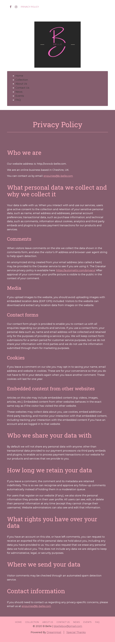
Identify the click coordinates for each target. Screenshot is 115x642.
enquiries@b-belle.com (58, 175)
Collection (21, 79)
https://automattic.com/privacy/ (75, 270)
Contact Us (22, 87)
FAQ (18, 99)
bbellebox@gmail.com (68, 626)
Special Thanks (76, 632)
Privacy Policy (30, 6)
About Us (21, 83)
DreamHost (54, 632)
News (18, 91)
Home (19, 75)
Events (19, 95)
